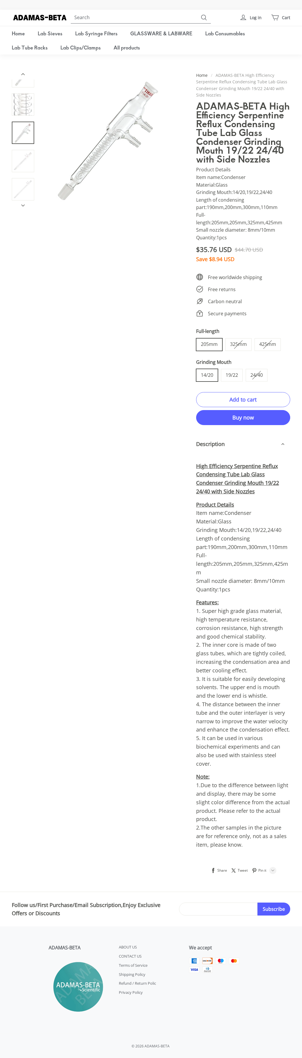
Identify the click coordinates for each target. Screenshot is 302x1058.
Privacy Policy (131, 992)
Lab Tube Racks (29, 47)
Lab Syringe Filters (96, 33)
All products (127, 47)
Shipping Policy (132, 974)
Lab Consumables (225, 33)
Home (18, 33)
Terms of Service (133, 965)
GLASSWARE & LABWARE (161, 33)
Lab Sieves (50, 33)
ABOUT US (128, 947)
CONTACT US (130, 956)
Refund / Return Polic (137, 983)
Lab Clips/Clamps (80, 47)
